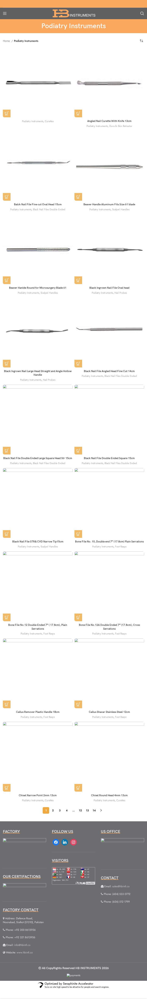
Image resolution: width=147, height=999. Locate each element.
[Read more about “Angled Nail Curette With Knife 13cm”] (78, 113)
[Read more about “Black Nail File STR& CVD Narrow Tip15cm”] (7, 534)
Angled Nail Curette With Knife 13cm (109, 121)
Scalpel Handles (120, 209)
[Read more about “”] (7, 113)
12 (80, 810)
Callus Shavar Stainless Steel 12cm (109, 712)
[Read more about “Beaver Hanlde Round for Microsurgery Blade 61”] (7, 280)
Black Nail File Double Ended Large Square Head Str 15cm (37, 458)
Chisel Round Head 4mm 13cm (109, 795)
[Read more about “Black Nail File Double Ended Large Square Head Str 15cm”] (7, 450)
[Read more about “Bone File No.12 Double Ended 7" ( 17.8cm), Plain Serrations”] (7, 617)
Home (7, 41)
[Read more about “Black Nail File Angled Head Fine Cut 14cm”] (78, 363)
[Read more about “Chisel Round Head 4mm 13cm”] (78, 788)
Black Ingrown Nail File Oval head (109, 287)
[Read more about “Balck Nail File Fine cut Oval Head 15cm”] (7, 197)
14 (94, 810)
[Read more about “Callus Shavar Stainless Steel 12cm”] (78, 704)
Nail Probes (120, 293)
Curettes (49, 121)
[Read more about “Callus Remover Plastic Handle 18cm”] (7, 704)
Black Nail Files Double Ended (49, 209)
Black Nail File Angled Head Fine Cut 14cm (109, 371)
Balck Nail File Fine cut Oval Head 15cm (38, 204)
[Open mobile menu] (5, 13)
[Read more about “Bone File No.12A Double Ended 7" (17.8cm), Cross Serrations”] (78, 617)
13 (87, 810)
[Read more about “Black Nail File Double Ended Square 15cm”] (78, 450)
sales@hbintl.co (121, 886)
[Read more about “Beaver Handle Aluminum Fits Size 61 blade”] (78, 197)
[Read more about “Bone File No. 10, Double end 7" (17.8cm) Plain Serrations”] (78, 534)
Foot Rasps (120, 546)
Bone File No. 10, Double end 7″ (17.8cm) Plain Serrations (109, 541)
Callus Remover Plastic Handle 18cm (38, 712)
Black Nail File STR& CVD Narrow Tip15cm (37, 541)
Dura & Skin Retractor (120, 126)
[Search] (142, 13)
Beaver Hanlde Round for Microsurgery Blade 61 (37, 287)
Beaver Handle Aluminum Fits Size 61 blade (109, 204)
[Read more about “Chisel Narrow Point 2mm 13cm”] (7, 788)
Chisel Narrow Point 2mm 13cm (38, 795)
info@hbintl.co (22, 945)
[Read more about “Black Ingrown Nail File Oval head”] (78, 280)
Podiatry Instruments (32, 121)
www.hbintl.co (25, 952)
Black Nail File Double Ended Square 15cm (109, 458)
